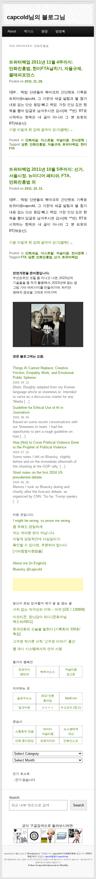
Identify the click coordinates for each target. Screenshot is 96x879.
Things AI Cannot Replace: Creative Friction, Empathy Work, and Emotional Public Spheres (43, 373)
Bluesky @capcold (27, 569)
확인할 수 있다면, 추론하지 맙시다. (40, 545)
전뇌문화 (77, 140)
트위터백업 (70, 144)
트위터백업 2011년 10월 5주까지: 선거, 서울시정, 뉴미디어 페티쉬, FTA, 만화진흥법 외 (46, 175)
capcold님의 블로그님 (36, 17)
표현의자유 (47, 740)
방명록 (60, 31)
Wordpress (32, 853)
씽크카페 (24, 707)
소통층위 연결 (24, 731)
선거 (57, 257)
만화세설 (31, 140)
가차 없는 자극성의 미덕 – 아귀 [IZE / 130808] (49, 609)
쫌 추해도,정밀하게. (28, 527)
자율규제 (54, 144)
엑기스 (29, 31)
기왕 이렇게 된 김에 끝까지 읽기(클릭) (41, 130)
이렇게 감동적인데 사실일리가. (37, 539)
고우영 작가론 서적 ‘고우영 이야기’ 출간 (44, 641)
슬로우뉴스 (24, 698)
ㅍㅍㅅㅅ (48, 707)
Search (14, 797)
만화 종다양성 (24, 740)
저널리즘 (62, 140)
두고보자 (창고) (71, 707)
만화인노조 (70, 740)
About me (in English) (29, 563)
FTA (24, 257)
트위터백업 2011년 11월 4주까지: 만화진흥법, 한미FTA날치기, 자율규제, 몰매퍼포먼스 (45, 68)
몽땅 (44, 31)
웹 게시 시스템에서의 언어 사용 (37, 649)
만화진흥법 (38, 144)
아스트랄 (47, 140)
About (11, 31)
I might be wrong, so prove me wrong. (42, 521)
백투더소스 (47, 671)
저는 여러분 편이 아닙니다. (34, 533)
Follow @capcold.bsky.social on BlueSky (48, 865)
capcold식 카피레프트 (63, 853)
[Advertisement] (48, 584)
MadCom (71, 698)
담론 (24, 144)
